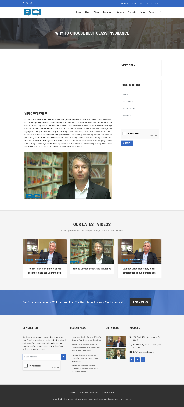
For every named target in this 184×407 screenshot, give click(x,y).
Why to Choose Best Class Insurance (45, 268)
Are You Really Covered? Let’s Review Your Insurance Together (86, 338)
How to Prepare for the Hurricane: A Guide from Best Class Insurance (85, 369)
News (142, 12)
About (87, 12)
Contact (152, 12)
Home (78, 12)
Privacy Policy (108, 392)
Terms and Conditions (88, 392)
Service (120, 12)
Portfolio (132, 12)
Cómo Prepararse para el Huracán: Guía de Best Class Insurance (85, 358)
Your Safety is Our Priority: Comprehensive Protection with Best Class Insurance (86, 348)
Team (96, 12)
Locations (108, 12)
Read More (139, 302)
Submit (127, 143)
